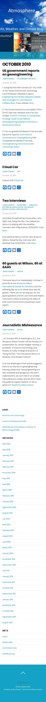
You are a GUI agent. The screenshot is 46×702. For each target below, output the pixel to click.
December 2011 (8, 582)
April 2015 (6, 524)
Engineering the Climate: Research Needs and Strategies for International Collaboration (21, 100)
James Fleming (8, 79)
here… (31, 103)
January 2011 (7, 599)
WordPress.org (8, 654)
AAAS (19, 289)
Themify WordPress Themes (32, 689)
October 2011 (7, 588)
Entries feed (7, 642)
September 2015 (9, 507)
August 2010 (7, 622)
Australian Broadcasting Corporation (18, 208)
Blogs (20, 330)
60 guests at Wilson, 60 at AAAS (22, 265)
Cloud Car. (19, 180)
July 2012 (6, 570)
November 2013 (8, 559)
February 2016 (8, 496)
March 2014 (7, 547)
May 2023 (6, 444)
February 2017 (8, 467)
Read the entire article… (23, 385)
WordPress (17, 689)
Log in (4, 636)
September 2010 (9, 617)
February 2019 (8, 461)
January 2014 (7, 553)
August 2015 (7, 513)
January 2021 (7, 455)
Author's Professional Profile (14, 421)
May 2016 (6, 478)
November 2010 (8, 605)
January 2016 (7, 501)
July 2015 (6, 519)
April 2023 (6, 449)
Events (20, 271)
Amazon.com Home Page (13, 415)
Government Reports (26, 79)
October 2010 (8, 611)
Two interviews (14, 201)
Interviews (21, 205)
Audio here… (31, 243)
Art (18, 171)
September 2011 (8, 593)
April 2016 (6, 484)
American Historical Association (19, 206)
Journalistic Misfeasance (22, 325)
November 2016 (8, 473)
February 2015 (8, 530)
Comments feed (9, 648)
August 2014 (7, 536)
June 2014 (6, 542)
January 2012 (7, 576)
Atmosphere (21, 687)
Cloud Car (10, 167)
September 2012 (9, 565)
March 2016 (7, 490)
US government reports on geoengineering (20, 73)
